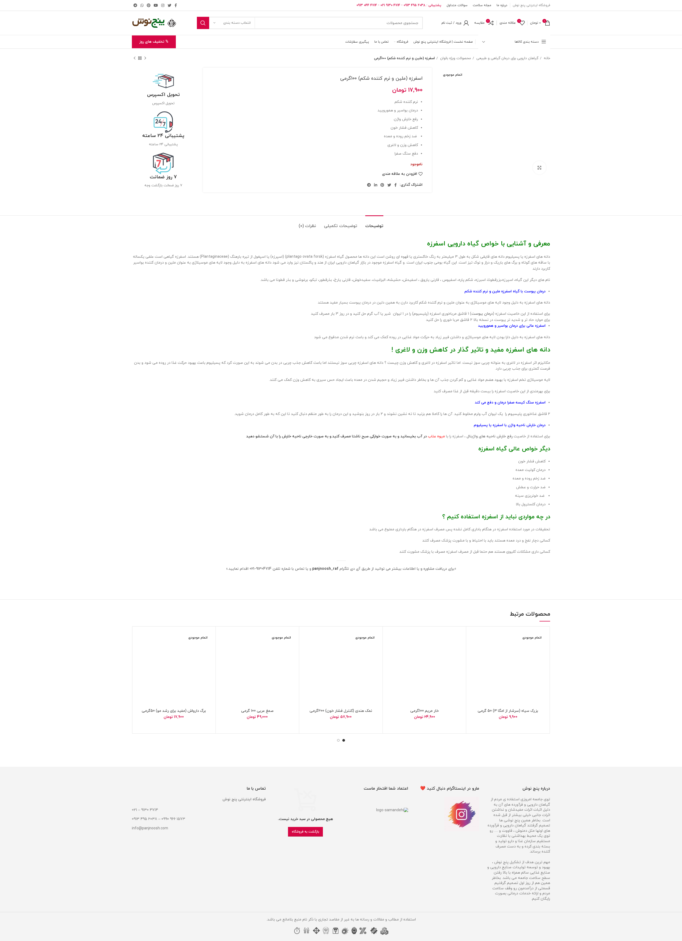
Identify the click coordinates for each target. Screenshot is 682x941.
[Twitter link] (169, 5)
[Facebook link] (175, 5)
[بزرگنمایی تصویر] (539, 167)
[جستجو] (203, 23)
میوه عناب (436, 436)
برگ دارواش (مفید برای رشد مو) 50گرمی (174, 710)
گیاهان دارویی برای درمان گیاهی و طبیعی (506, 58)
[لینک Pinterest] (148, 5)
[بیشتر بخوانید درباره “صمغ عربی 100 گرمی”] (223, 651)
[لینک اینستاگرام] (163, 5)
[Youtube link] (156, 5)
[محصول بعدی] (134, 58)
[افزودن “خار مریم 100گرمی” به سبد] (390, 651)
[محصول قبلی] (145, 58)
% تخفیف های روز (153, 41)
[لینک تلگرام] (135, 5)
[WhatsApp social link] (142, 5)
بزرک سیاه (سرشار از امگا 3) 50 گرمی (508, 710)
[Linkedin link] (375, 184)
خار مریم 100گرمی (424, 710)
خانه (546, 58)
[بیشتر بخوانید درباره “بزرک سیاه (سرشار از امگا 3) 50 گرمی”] (474, 651)
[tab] (374, 223)
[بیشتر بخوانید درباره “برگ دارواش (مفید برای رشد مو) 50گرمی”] (140, 651)
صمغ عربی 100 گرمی (257, 710)
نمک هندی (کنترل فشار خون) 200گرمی (341, 710)
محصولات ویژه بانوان (455, 58)
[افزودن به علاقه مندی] (474, 639)
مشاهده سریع (474, 663)
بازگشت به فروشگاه (305, 832)
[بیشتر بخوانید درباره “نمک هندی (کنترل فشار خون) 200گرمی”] (307, 651)
